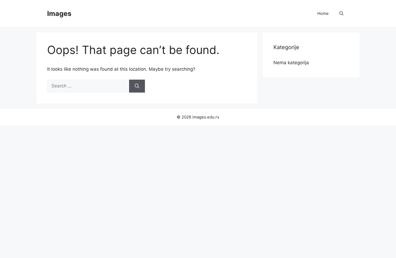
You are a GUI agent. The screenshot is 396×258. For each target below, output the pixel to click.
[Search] (137, 86)
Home (323, 13)
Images (59, 13)
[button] (341, 13)
